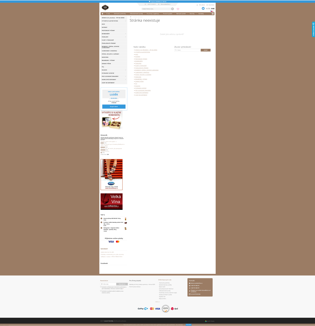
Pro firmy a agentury (153, 13)
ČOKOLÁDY (105, 37)
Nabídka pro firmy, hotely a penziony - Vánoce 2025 (142, 284)
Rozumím (188, 325)
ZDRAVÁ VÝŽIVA (106, 63)
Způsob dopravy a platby (165, 285)
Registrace (211, 5)
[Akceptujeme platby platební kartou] (155, 308)
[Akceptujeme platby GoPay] (143, 308)
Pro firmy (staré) (135, 281)
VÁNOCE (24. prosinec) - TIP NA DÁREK (113, 18)
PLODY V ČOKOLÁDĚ (108, 40)
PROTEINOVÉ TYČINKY (108, 30)
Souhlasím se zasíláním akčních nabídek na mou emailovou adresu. (112, 291)
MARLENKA (105, 57)
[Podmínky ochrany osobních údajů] (166, 309)
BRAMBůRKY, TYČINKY (108, 60)
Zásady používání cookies (165, 294)
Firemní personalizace (134, 286)
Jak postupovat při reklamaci (166, 288)
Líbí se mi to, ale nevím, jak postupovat (111, 148)
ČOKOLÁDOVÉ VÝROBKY (109, 43)
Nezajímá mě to (105, 151)
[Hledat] (172, 9)
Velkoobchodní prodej (136, 13)
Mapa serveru (162, 298)
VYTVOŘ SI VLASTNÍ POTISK (110, 21)
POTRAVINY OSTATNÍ (108, 73)
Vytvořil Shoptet (210, 321)
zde (184, 325)
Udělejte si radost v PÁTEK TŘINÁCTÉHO (111, 256)
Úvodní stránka (103, 13)
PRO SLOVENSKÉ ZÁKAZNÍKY (110, 76)
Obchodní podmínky (120, 13)
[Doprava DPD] (174, 308)
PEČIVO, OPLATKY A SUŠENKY (110, 54)
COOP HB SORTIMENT (108, 83)
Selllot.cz (157, 301)
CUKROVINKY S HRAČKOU (109, 51)
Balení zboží (162, 287)
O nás (108, 13)
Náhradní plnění (181, 13)
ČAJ (103, 67)
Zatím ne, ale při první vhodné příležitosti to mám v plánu (113, 145)
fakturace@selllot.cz (196, 283)
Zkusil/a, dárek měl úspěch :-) (109, 141)
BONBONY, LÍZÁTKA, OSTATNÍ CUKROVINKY (110, 47)
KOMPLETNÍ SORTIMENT (109, 79)
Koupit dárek (114, 106)
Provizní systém (167, 13)
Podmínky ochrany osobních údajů (168, 292)
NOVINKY (104, 27)
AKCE (103, 24)
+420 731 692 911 (195, 285)
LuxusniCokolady (195, 294)
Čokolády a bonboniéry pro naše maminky (112, 254)
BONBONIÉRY (106, 33)
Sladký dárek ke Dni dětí (107, 252)
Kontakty (201, 13)
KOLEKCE (104, 70)
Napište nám (162, 296)
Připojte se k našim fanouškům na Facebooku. (201, 291)
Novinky (192, 13)
